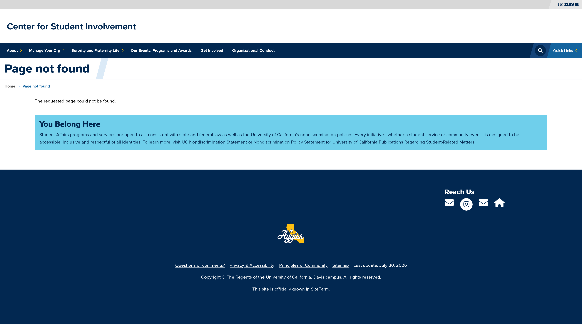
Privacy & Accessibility (252, 265)
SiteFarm (320, 289)
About (12, 50)
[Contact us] (449, 204)
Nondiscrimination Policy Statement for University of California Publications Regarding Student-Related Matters (364, 142)
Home (10, 86)
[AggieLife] (499, 204)
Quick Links (563, 50)
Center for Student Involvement (71, 26)
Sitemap (340, 265)
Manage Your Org (44, 50)
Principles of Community (303, 265)
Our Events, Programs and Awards (161, 50)
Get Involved (212, 50)
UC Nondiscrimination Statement (214, 142)
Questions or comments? (200, 265)
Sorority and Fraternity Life (95, 50)
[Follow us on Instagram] (466, 204)
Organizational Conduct (253, 50)
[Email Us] (483, 204)
